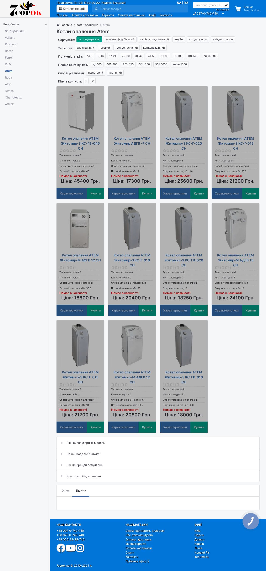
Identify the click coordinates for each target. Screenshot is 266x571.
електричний (85, 47)
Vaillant (10, 37)
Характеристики (71, 193)
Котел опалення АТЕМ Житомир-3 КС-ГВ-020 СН (183, 260)
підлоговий (95, 72)
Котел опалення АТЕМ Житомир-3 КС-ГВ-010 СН (184, 377)
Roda (8, 77)
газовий (105, 47)
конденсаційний (154, 47)
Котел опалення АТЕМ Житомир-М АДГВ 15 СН (235, 260)
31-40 (139, 56)
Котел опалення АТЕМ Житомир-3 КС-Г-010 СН (132, 260)
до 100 (97, 64)
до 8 (89, 56)
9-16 (101, 56)
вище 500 (210, 56)
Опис (65, 490)
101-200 (112, 64)
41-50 (151, 56)
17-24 (112, 56)
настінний (115, 72)
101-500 (193, 56)
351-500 (144, 64)
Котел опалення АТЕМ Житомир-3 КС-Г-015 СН (80, 377)
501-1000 (161, 64)
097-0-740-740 (207, 13)
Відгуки (80, 490)
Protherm (11, 44)
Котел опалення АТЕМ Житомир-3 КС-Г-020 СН (183, 143)
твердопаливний (126, 47)
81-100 (178, 56)
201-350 (128, 64)
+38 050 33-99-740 (71, 539)
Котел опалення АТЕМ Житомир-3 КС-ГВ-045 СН (80, 143)
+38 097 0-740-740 (70, 530)
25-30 (126, 56)
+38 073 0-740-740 (70, 535)
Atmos (9, 90)
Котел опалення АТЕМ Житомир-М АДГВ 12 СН (132, 377)
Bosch (9, 51)
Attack (9, 104)
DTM (8, 64)
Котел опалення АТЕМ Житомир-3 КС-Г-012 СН (235, 143)
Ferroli (9, 57)
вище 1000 (180, 64)
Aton (8, 84)
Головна (66, 25)
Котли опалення (87, 25)
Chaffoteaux (13, 97)
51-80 (164, 56)
